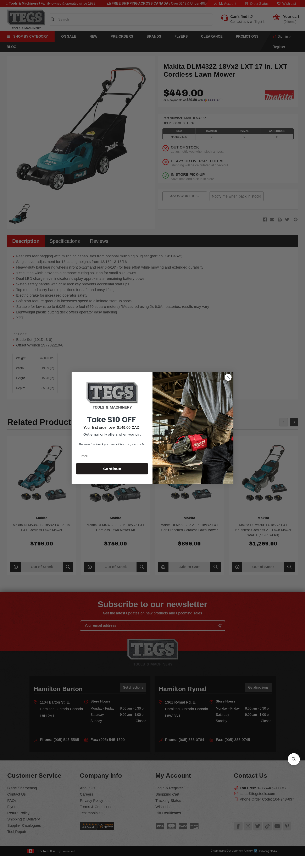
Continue (112, 468)
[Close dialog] (228, 377)
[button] (294, 759)
